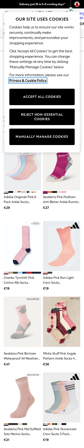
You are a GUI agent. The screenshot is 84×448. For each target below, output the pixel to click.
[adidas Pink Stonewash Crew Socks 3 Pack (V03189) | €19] (61, 397)
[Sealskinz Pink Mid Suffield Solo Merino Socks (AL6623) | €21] (22, 397)
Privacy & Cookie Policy (27, 80)
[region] (42, 82)
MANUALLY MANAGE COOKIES (42, 137)
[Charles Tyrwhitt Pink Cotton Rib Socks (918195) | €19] (22, 246)
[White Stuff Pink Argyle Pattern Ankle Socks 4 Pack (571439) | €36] (61, 322)
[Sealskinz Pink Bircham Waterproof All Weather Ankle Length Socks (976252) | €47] (22, 322)
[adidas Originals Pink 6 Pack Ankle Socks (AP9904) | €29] (22, 165)
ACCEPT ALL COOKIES (42, 97)
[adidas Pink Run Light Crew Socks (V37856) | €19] (61, 246)
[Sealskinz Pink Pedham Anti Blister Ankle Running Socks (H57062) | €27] (61, 165)
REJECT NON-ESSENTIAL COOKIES (42, 117)
